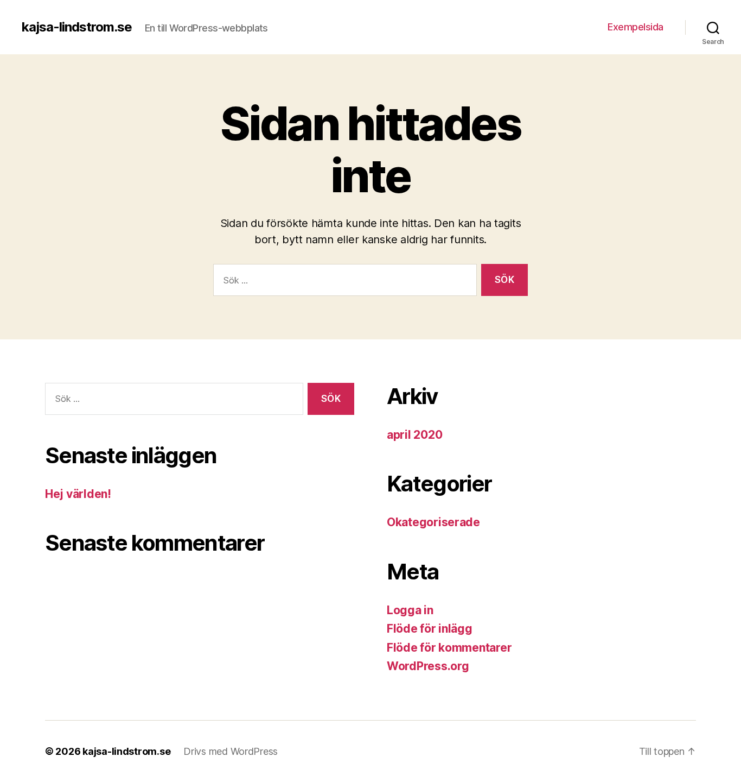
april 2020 (414, 435)
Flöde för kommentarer (449, 647)
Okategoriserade (433, 522)
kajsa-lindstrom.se (77, 27)
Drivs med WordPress (230, 751)
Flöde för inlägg (429, 628)
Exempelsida (635, 27)
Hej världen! (78, 494)
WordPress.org (428, 666)
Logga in (410, 610)
